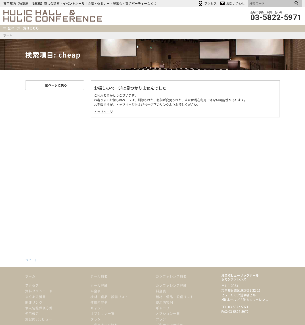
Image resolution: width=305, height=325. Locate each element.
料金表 (95, 291)
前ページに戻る (54, 85)
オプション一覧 (102, 313)
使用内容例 (99, 302)
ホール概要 (99, 276)
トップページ (103, 111)
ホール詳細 (99, 285)
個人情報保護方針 (39, 308)
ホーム (8, 35)
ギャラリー (99, 308)
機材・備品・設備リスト (109, 296)
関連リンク (33, 302)
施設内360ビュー (38, 319)
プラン (95, 319)
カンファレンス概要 (171, 276)
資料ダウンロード (39, 291)
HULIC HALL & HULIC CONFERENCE (52, 16)
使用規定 (32, 313)
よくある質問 (35, 296)
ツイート (31, 260)
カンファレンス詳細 (171, 285)
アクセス (32, 285)
